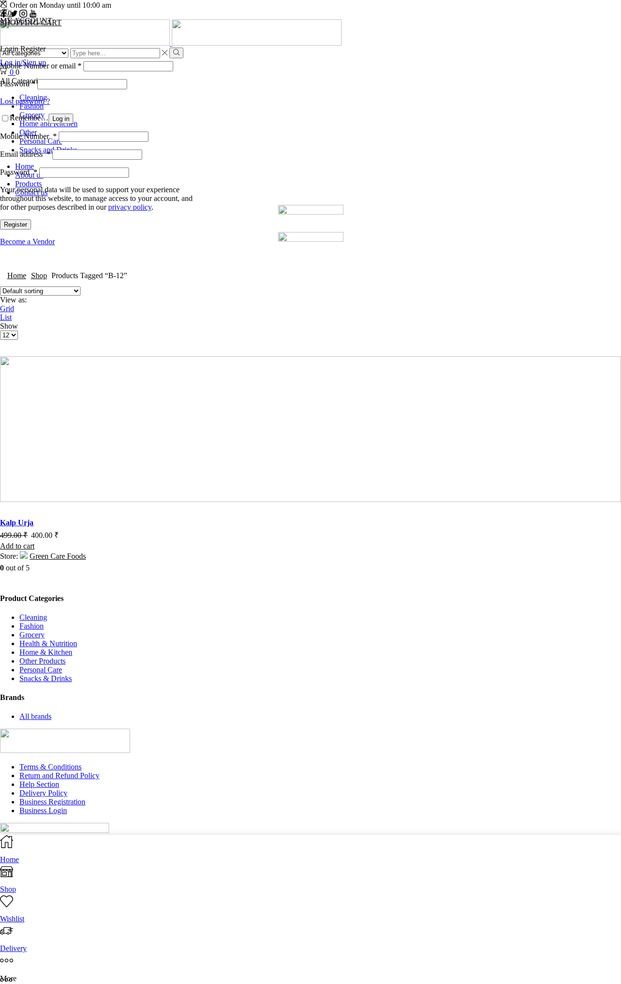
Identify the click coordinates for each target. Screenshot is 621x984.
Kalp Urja (16, 522)
